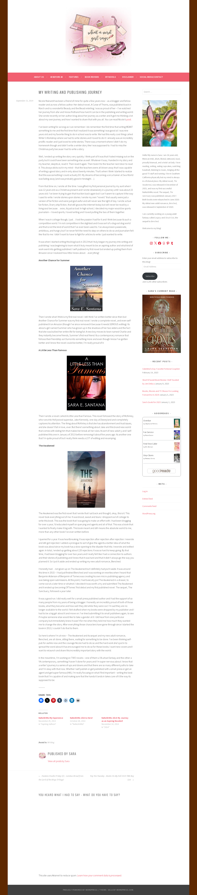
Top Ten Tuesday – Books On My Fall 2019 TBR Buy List (112, 778)
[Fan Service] (177, 438)
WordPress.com (125, 890)
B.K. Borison (149, 447)
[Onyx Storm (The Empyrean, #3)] (177, 462)
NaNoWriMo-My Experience (51, 717)
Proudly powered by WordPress (80, 890)
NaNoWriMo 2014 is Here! (81, 717)
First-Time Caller (150, 443)
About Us (39, 77)
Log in (145, 491)
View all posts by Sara (58, 761)
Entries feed (147, 498)
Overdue (147, 420)
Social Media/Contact (151, 77)
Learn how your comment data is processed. (99, 875)
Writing (50, 742)
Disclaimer (127, 77)
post (129, 119)
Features (73, 77)
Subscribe (150, 276)
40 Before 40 (56, 77)
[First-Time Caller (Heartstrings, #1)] (177, 450)
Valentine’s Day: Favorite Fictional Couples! (161, 368)
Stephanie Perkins (151, 424)
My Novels (110, 77)
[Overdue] (177, 426)
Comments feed (149, 506)
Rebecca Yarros (150, 458)
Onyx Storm (148, 455)
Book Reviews (92, 77)
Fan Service (148, 432)
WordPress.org (148, 513)
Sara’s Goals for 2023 (151, 402)
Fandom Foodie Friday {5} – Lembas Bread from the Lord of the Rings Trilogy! (61, 778)
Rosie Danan (149, 435)
